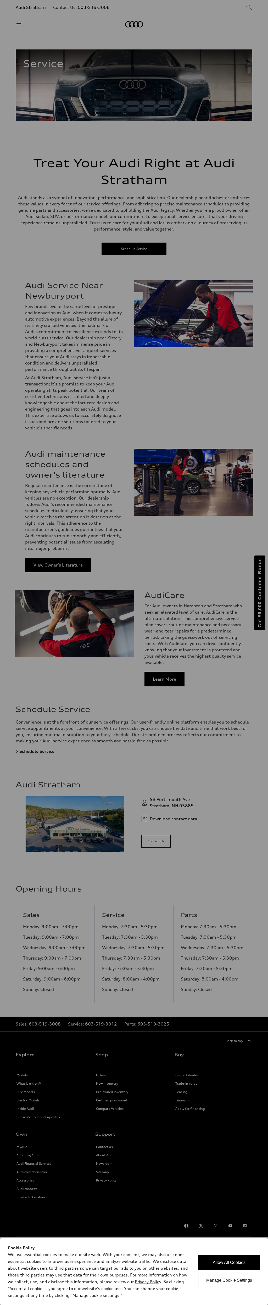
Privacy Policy (148, 1281)
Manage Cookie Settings (229, 1280)
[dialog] (134, 1271)
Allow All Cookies (229, 1262)
